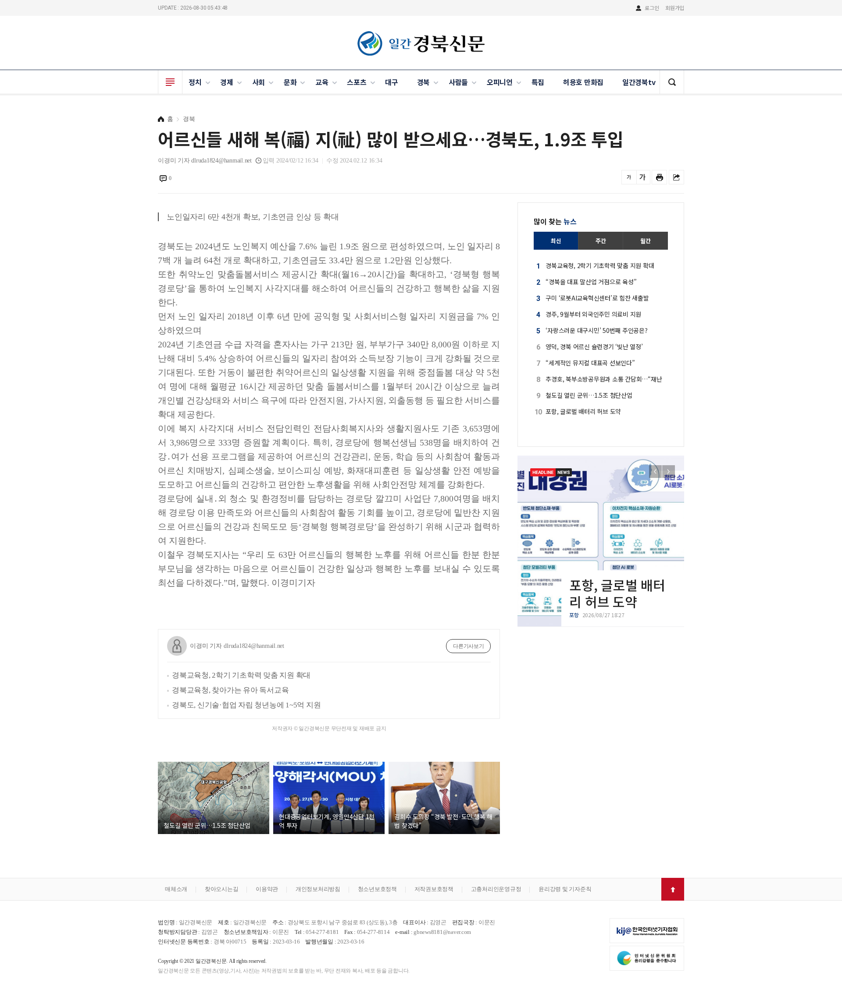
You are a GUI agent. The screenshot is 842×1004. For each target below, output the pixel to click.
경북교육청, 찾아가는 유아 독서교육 (230, 690)
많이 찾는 (555, 221)
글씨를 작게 (629, 177)
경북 (423, 82)
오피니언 (500, 82)
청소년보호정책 (377, 889)
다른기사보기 (468, 646)
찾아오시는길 (222, 889)
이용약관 (267, 889)
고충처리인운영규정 (496, 889)
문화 (290, 82)
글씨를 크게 (642, 177)
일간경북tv (639, 82)
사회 (258, 82)
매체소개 (176, 889)
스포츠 (356, 82)
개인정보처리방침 (318, 889)
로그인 (652, 7)
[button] (668, 471)
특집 (538, 82)
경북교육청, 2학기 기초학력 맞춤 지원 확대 (241, 675)
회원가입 (674, 7)
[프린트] (659, 177)
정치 (195, 82)
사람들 (458, 82)
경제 (226, 82)
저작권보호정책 (433, 889)
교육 (321, 82)
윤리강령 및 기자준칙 (565, 889)
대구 (391, 82)
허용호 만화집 (583, 82)
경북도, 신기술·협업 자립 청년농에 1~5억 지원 (246, 705)
